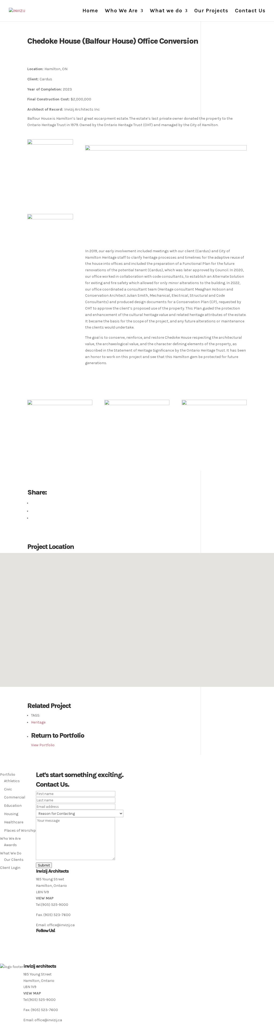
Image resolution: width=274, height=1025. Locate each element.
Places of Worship (20, 830)
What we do (166, 11)
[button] (137, 616)
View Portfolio (43, 745)
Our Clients (14, 859)
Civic (8, 789)
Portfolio (7, 774)
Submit (44, 865)
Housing (11, 814)
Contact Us (250, 11)
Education (13, 805)
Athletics (12, 781)
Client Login (10, 867)
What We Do (10, 853)
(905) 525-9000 (54, 904)
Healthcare (13, 822)
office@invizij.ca (61, 925)
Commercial (14, 797)
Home (90, 11)
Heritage (38, 722)
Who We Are (121, 11)
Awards (10, 845)
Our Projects (211, 11)
